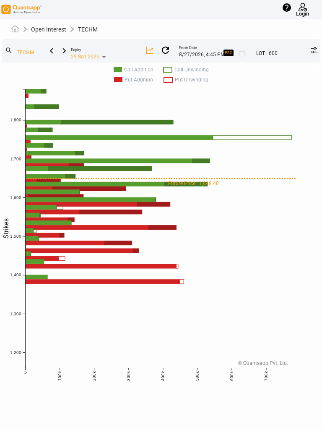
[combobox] (40, 53)
